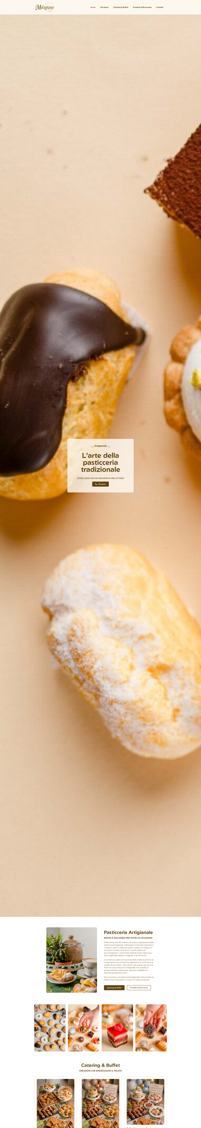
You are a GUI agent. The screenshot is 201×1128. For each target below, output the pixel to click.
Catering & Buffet (120, 7)
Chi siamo (104, 7)
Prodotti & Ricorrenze (142, 7)
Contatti (159, 7)
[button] (36, 1028)
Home (92, 7)
